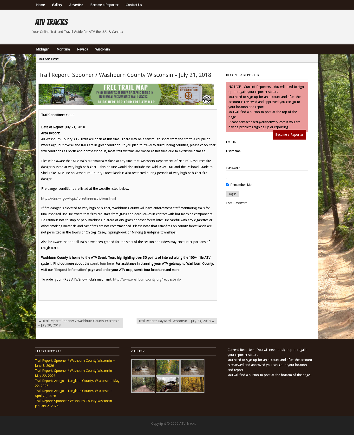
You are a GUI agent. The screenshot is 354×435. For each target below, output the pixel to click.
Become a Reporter (104, 5)
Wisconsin (102, 49)
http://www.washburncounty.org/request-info (147, 279)
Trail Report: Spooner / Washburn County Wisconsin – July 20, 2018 (78, 323)
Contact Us (134, 5)
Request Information (70, 270)
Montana (63, 49)
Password (233, 168)
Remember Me (240, 185)
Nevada (82, 49)
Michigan (42, 49)
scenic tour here (102, 263)
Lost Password (237, 203)
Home (40, 5)
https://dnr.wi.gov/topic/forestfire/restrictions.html (78, 198)
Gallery (57, 5)
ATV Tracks (51, 22)
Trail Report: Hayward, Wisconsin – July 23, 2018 (176, 321)
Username (233, 151)
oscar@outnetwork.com (268, 122)
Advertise (76, 5)
